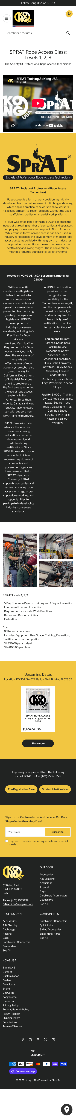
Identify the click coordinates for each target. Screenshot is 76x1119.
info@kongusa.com (18, 904)
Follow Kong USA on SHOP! (38, 3)
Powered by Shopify (49, 1080)
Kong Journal (10, 996)
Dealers (7, 980)
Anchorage (46, 882)
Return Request (11, 1013)
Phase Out (9, 1001)
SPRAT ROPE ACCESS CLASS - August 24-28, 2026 (38, 718)
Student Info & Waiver (55, 789)
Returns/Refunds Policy (16, 1009)
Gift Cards (8, 992)
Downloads (9, 984)
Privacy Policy (11, 1005)
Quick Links (46, 925)
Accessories (47, 874)
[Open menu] (7, 18)
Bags (43, 891)
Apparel (44, 887)
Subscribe (57, 831)
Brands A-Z (9, 967)
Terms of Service (12, 1026)
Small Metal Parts (50, 933)
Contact (7, 971)
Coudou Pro (46, 899)
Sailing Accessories (51, 929)
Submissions (10, 1022)
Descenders (9, 946)
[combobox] (38, 33)
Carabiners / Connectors (53, 895)
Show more (38, 743)
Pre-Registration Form (21, 789)
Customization (11, 975)
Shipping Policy (11, 1017)
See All (44, 903)
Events (6, 988)
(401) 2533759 (19, 900)
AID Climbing (47, 878)
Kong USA (31, 1080)
